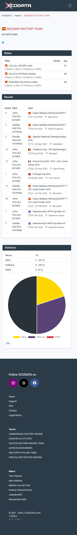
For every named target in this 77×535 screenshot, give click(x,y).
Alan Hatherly (15, 480)
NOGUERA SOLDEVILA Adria (23, 82)
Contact (13, 410)
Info (8, 343)
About (12, 396)
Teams (18, 15)
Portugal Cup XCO (41, 174)
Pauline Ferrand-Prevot (20, 490)
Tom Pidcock (15, 476)
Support (13, 401)
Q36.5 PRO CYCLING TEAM (22, 452)
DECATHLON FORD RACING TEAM (26, 443)
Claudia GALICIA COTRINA (17, 128)
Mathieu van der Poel (19, 485)
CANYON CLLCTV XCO (20, 438)
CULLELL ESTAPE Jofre (20, 65)
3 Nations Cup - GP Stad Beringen (49, 149)
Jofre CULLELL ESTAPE (16, 116)
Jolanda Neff (15, 494)
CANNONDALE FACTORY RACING (26, 434)
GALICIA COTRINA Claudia (22, 73)
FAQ (11, 406)
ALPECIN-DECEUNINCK (20, 448)
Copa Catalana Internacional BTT (49, 113)
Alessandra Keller (18, 499)
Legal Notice (15, 415)
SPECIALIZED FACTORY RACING (25, 457)
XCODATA (6, 15)
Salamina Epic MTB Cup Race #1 (49, 211)
